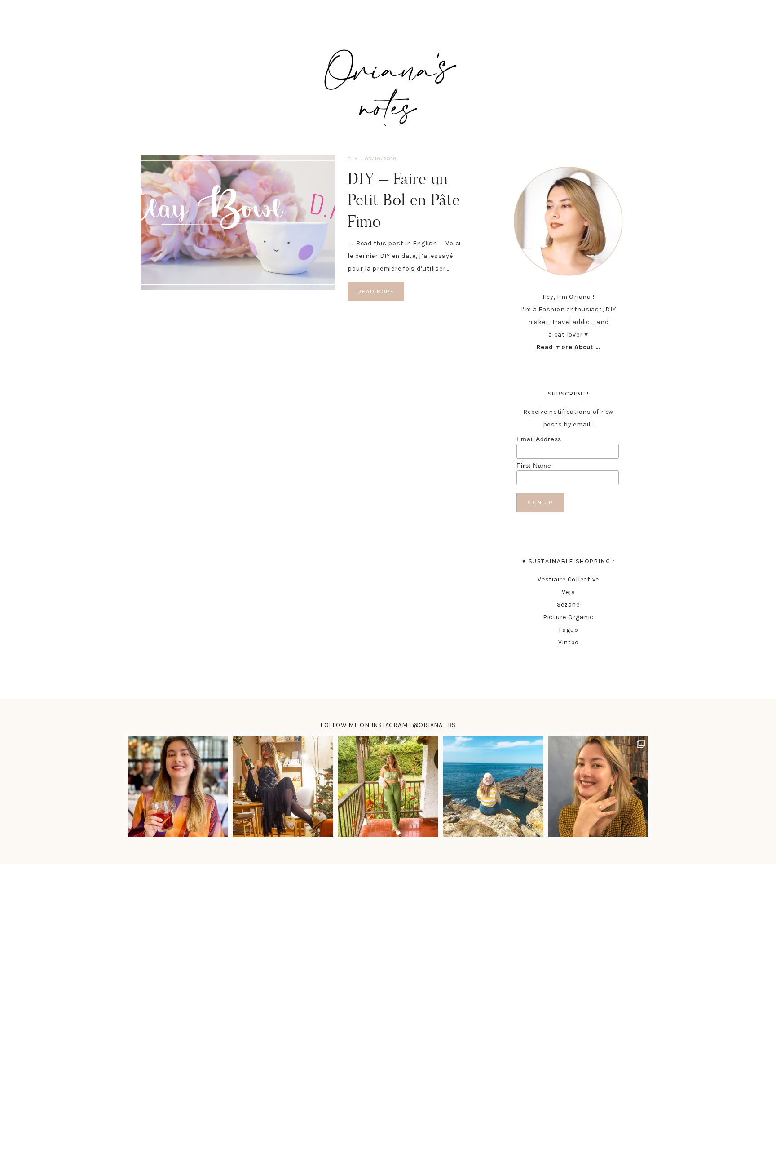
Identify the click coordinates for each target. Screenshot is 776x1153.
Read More (375, 291)
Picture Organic (568, 617)
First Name (533, 465)
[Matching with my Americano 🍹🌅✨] (178, 786)
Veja (568, 592)
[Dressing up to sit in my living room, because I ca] (283, 786)
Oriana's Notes (388, 85)
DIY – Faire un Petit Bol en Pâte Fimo (404, 199)
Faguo (568, 630)
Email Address (538, 439)
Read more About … (568, 347)
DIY (353, 159)
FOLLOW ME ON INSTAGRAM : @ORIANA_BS (388, 725)
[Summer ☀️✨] (493, 786)
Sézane (568, 604)
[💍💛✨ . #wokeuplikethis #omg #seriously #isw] (598, 786)
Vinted (568, 642)
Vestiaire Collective (568, 579)
